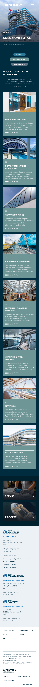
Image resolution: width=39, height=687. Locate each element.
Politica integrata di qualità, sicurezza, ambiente (17, 559)
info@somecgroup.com (11, 549)
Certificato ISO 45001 (9, 567)
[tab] (19, 54)
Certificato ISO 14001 (9, 564)
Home (5, 44)
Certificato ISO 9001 (9, 561)
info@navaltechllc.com (11, 592)
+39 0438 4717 (8, 551)
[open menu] (32, 5)
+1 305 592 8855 (8, 595)
